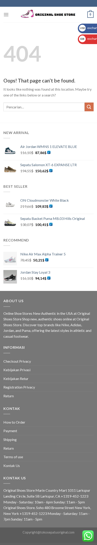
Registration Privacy (19, 387)
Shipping (10, 439)
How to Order (14, 422)
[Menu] (6, 14)
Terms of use (13, 457)
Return (8, 396)
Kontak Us (11, 465)
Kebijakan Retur (15, 378)
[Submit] (89, 107)
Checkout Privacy (17, 361)
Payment (10, 431)
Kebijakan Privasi (16, 370)
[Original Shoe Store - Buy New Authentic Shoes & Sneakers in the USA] (48, 15)
